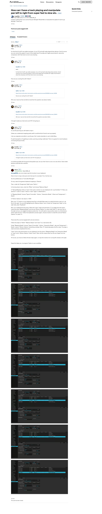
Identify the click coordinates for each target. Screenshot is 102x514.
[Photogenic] (26, 16)
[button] (12, 16)
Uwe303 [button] (16, 45)
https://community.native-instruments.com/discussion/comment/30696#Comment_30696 (36, 155)
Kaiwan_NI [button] (32, 17)
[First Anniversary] (28, 16)
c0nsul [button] (16, 169)
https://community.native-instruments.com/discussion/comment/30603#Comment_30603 (36, 114)
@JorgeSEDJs (14, 173)
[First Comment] (30, 16)
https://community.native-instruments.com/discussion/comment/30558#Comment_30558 (36, 93)
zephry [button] (16, 61)
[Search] (79, 2)
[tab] (12, 37)
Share (13, 24)
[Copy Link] (35, 17)
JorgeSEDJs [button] (17, 16)
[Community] (17, 2)
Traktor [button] (13, 31)
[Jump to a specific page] (67, 42)
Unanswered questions (82, 11)
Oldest (16, 42)
